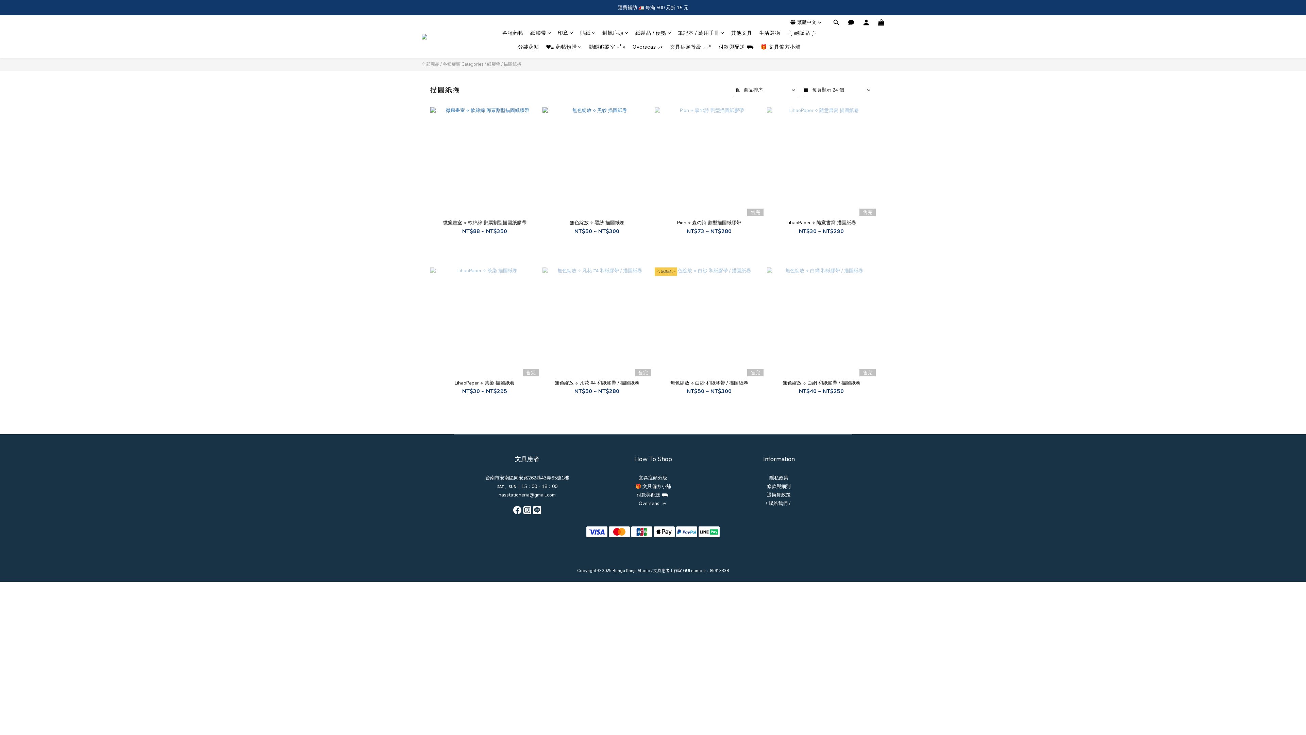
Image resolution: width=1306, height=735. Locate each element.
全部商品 (430, 64)
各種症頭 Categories (463, 64)
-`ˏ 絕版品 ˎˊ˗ (801, 33)
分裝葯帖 (528, 47)
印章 (563, 33)
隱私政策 (778, 478)
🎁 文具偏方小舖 (780, 47)
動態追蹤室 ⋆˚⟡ (607, 47)
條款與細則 (779, 486)
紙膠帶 (538, 33)
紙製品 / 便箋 (650, 33)
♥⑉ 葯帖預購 (561, 47)
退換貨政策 (779, 495)
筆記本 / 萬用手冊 (698, 33)
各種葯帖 (512, 33)
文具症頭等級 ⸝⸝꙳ (691, 47)
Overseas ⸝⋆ (648, 47)
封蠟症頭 (612, 33)
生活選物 (769, 33)
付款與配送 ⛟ (736, 47)
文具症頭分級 (653, 478)
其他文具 (741, 33)
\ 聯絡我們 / (778, 503)
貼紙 (585, 33)
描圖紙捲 (512, 64)
